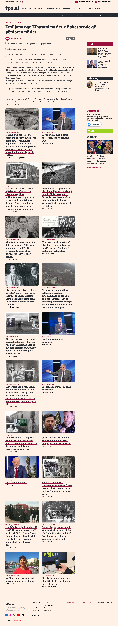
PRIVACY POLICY (82, 603)
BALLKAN (51, 8)
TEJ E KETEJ (83, 8)
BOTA (58, 8)
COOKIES (93, 603)
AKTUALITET (27, 8)
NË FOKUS (42, 8)
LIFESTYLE (66, 8)
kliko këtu (100, 118)
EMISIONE (99, 8)
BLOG (91, 8)
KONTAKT (70, 603)
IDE (35, 8)
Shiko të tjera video (94, 167)
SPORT (74, 8)
